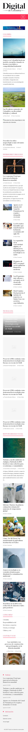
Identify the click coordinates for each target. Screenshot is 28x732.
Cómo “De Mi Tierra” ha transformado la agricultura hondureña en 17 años (13, 541)
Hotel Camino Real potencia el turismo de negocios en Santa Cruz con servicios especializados (19, 297)
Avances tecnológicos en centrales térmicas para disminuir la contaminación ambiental (13, 573)
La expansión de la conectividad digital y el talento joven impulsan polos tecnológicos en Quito (19, 248)
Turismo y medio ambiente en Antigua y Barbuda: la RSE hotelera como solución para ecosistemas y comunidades (13, 463)
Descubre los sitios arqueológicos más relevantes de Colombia (13, 143)
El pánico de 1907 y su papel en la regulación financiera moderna (19, 266)
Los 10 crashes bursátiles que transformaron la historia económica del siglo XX (18, 229)
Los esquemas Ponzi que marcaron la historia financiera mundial (12, 178)
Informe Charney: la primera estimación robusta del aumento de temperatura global (13, 508)
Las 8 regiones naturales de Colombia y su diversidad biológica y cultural (13, 111)
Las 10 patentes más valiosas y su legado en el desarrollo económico (18, 280)
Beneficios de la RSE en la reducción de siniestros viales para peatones (13, 606)
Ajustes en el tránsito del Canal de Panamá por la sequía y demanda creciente (18, 211)
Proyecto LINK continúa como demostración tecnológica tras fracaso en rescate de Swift (14, 361)
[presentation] (4, 653)
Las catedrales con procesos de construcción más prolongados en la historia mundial (14, 645)
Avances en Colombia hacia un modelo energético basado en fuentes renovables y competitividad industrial (14, 63)
